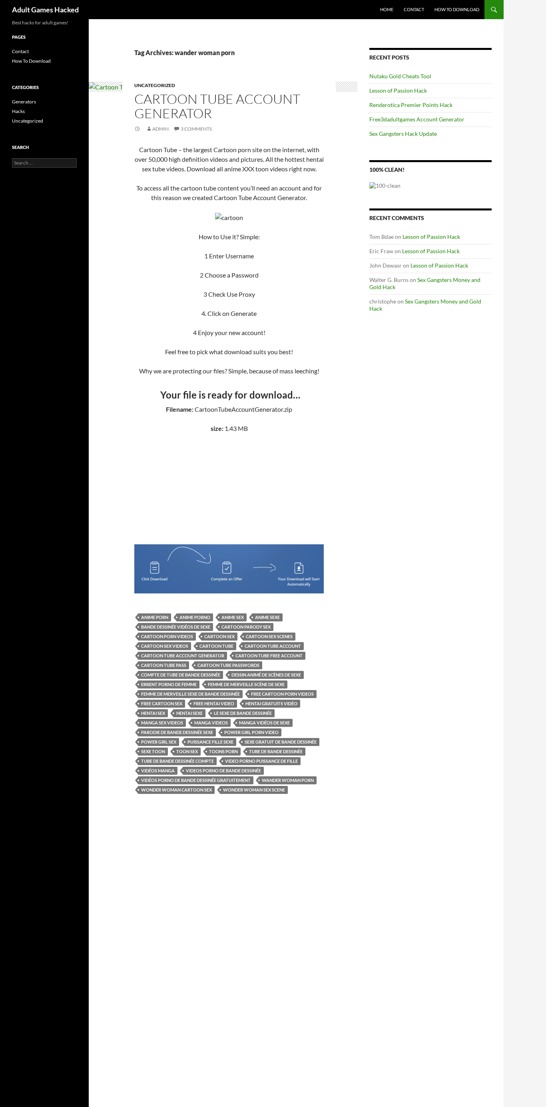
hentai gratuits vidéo (271, 703)
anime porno (194, 617)
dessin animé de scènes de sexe (266, 674)
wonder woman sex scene (254, 789)
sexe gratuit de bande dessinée (281, 741)
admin (160, 129)
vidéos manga (158, 770)
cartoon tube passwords (228, 665)
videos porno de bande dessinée (223, 770)
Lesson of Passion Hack (398, 90)
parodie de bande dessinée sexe (177, 732)
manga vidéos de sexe (264, 722)
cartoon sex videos (164, 646)
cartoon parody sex (246, 626)
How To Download (456, 9)
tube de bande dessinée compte (177, 761)
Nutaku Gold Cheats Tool (400, 76)
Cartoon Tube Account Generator (217, 106)
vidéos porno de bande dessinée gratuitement (196, 780)
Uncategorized (154, 85)
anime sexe (267, 617)
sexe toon (153, 751)
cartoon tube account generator (182, 655)
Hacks (18, 111)
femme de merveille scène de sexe (246, 684)
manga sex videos (162, 722)
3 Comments (196, 129)
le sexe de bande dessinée (243, 713)
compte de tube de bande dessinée (180, 674)
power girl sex (158, 741)
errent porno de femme (169, 684)
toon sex (187, 751)
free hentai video (213, 703)
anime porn (154, 617)
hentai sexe (189, 713)
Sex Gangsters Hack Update (403, 133)
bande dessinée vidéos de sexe (175, 626)
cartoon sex (219, 636)
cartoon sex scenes (269, 636)
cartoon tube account (273, 646)
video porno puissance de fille (261, 761)
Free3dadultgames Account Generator (416, 119)
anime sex (232, 617)
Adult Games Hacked (45, 9)
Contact (414, 9)
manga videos (211, 722)
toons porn (223, 751)
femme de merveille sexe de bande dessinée (190, 693)
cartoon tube (216, 646)
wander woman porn (288, 780)
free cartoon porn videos (282, 693)
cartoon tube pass (163, 665)
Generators (24, 102)
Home (386, 9)
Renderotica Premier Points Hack (410, 104)
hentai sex (153, 713)
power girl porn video (251, 732)
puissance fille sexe (210, 741)
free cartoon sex (161, 703)
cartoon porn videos (167, 636)
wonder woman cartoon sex (176, 789)
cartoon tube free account (269, 655)
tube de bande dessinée (276, 751)
